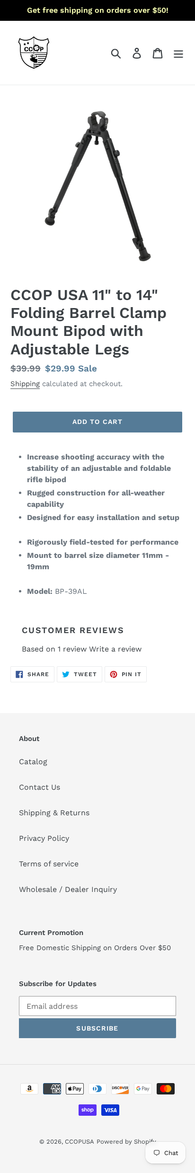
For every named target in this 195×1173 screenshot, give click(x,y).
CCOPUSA (79, 1141)
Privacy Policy (44, 838)
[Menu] (178, 52)
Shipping (25, 383)
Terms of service (49, 863)
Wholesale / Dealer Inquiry (68, 889)
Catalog (33, 761)
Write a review (115, 648)
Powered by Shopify (126, 1141)
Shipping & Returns (54, 812)
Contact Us (39, 787)
